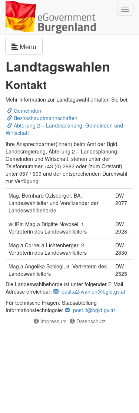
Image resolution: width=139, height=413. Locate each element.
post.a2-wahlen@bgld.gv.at (92, 291)
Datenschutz (90, 321)
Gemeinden (26, 110)
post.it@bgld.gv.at (92, 310)
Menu (31, 46)
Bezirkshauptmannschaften (44, 118)
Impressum (53, 321)
